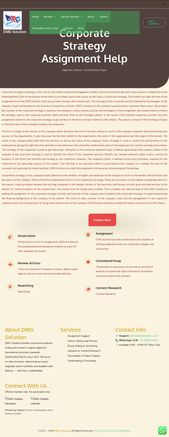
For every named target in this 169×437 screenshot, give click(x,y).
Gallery (104, 16)
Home (35, 16)
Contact (68, 28)
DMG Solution (14, 31)
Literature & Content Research (84, 350)
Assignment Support (79, 335)
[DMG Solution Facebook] (17, 401)
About (91, 16)
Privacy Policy (101, 430)
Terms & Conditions (121, 430)
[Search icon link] (164, 4)
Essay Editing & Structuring (82, 345)
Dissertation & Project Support (84, 355)
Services (48, 16)
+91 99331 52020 (148, 340)
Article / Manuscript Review (82, 340)
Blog (80, 28)
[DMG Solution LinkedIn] (42, 401)
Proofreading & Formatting (82, 360)
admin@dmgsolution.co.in (144, 335)
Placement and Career (45, 28)
